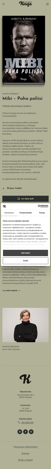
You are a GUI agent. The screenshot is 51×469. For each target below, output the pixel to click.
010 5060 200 (27, 422)
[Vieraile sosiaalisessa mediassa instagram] (19, 431)
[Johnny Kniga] (25, 4)
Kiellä (25, 261)
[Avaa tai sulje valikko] (47, 4)
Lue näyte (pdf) (27, 200)
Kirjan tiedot (14, 188)
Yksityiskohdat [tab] (25, 213)
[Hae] (3, 4)
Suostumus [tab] (9, 213)
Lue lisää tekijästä (9, 291)
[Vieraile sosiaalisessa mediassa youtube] (31, 431)
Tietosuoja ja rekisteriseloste (26, 447)
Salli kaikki (25, 253)
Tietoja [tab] (42, 213)
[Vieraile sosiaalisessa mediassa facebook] (25, 431)
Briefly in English (25, 460)
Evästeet (25, 453)
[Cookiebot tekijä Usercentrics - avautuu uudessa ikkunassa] (38, 206)
